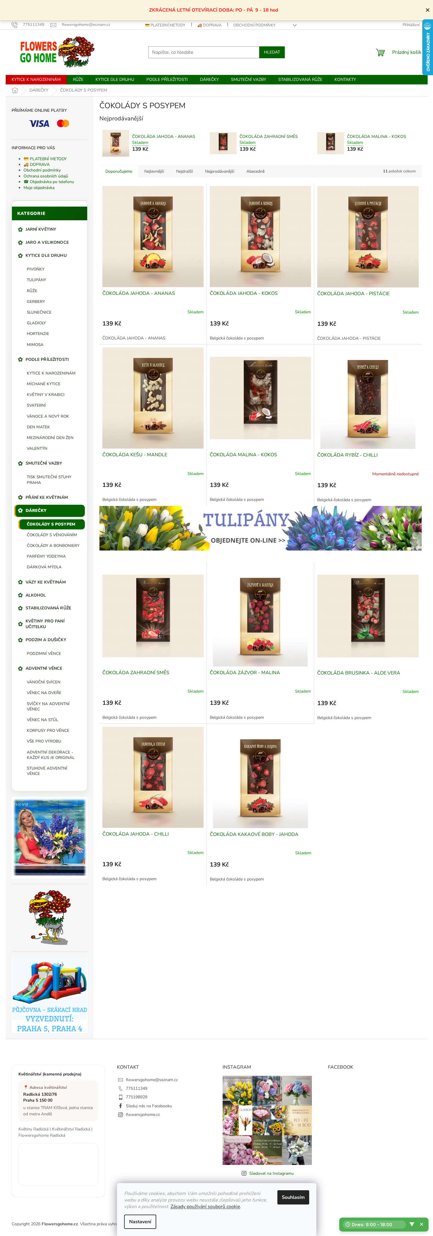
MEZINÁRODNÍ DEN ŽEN (50, 438)
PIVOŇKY (35, 269)
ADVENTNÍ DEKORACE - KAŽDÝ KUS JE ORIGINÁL (50, 754)
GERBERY (36, 301)
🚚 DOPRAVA (209, 25)
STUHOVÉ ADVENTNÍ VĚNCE (47, 770)
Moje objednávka (39, 188)
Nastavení (140, 1221)
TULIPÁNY (36, 280)
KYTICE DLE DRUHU (46, 255)
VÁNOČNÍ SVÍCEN (43, 682)
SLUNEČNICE (39, 312)
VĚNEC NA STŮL (42, 720)
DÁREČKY (36, 510)
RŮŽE (32, 291)
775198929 (136, 1097)
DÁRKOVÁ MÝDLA (44, 567)
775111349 (136, 1088)
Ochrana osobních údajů (46, 176)
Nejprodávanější (219, 171)
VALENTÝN (37, 448)
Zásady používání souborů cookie (205, 1206)
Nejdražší (184, 171)
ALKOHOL (36, 595)
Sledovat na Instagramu (271, 1173)
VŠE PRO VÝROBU (44, 741)
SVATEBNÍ (36, 405)
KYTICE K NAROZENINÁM (51, 373)
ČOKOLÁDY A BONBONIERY (53, 545)
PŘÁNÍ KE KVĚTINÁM (47, 497)
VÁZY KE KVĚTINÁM (46, 582)
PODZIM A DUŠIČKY (46, 640)
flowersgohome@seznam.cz (152, 1080)
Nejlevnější (154, 171)
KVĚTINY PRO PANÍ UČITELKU (45, 624)
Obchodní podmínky (254, 25)
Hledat (272, 52)
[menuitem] (36, 79)
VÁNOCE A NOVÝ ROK (48, 416)
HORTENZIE (38, 333)
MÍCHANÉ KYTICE (43, 384)
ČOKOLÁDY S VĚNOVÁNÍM (52, 535)
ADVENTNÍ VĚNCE (44, 668)
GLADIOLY (36, 323)
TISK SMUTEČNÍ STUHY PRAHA (49, 479)
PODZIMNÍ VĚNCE (44, 653)
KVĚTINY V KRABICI (46, 394)
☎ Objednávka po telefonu (49, 182)
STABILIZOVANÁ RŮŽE (48, 608)
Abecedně (255, 171)
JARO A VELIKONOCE (47, 242)
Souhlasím (293, 1197)
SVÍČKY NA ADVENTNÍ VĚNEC (48, 706)
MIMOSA (35, 344)
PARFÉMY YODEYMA (46, 556)
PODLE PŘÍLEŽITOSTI (47, 359)
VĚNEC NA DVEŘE (44, 693)
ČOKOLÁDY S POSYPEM (51, 524)
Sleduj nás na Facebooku (149, 1106)
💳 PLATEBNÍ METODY (165, 25)
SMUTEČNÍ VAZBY (44, 463)
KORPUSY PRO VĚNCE (48, 730)
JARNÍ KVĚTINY (41, 229)
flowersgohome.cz (143, 1114)
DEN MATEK (38, 427)
